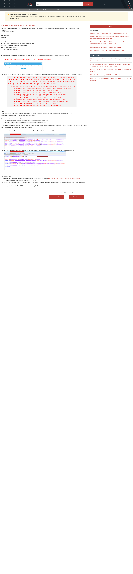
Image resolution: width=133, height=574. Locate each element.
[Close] (124, 14)
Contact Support (76, 196)
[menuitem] (25, 10)
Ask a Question (56, 196)
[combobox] (64, 4)
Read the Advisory (14, 18)
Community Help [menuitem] (56, 9)
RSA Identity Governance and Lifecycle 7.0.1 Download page (64, 178)
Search (87, 4)
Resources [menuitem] (31, 9)
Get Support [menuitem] (46, 9)
